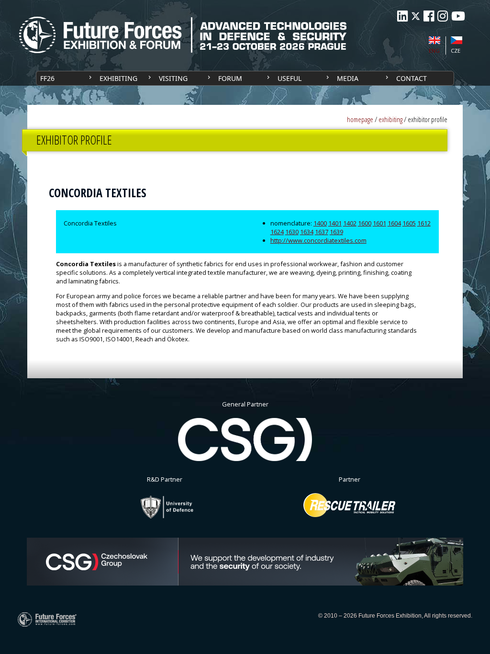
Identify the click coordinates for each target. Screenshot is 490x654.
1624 (277, 231)
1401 (335, 223)
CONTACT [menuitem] (411, 78)
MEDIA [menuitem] (347, 78)
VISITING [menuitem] (173, 78)
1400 (320, 223)
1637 (321, 231)
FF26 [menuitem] (47, 78)
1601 (379, 223)
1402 (349, 223)
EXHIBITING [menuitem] (118, 78)
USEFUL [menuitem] (289, 78)
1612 (424, 223)
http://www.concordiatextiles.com (318, 240)
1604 (394, 223)
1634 (306, 231)
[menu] (245, 78)
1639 (336, 231)
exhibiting (390, 119)
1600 (364, 223)
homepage (360, 119)
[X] (415, 16)
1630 (292, 231)
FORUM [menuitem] (230, 78)
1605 (409, 223)
